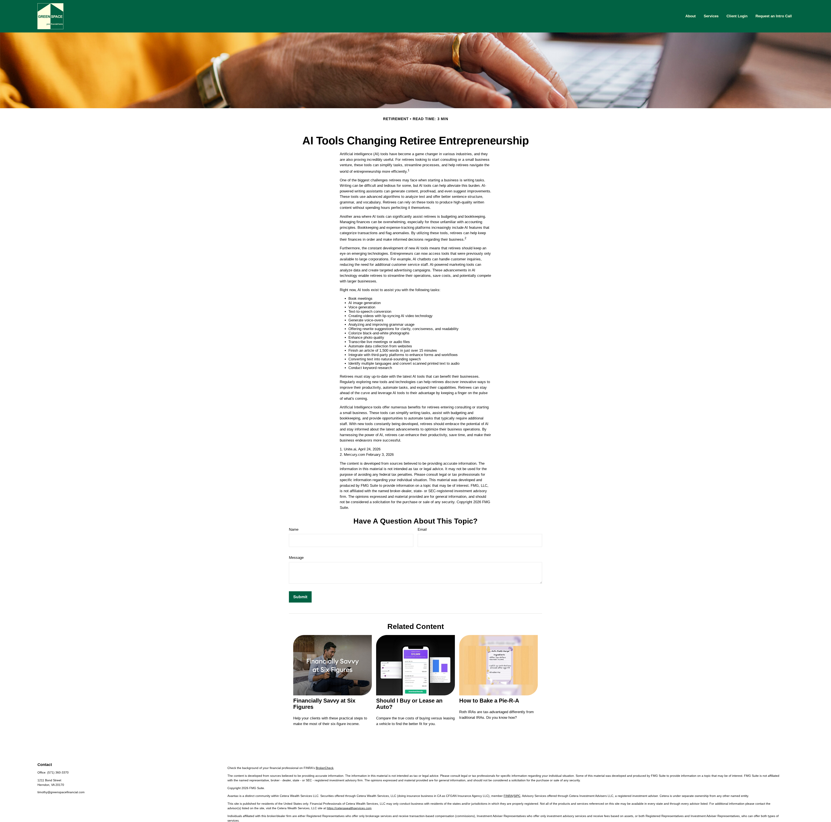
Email (422, 529)
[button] (690, 16)
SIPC (517, 796)
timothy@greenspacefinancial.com (61, 792)
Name (293, 529)
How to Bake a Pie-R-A (489, 701)
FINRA (508, 796)
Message (296, 558)
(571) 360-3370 (58, 772)
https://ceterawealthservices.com (349, 808)
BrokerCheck (324, 768)
